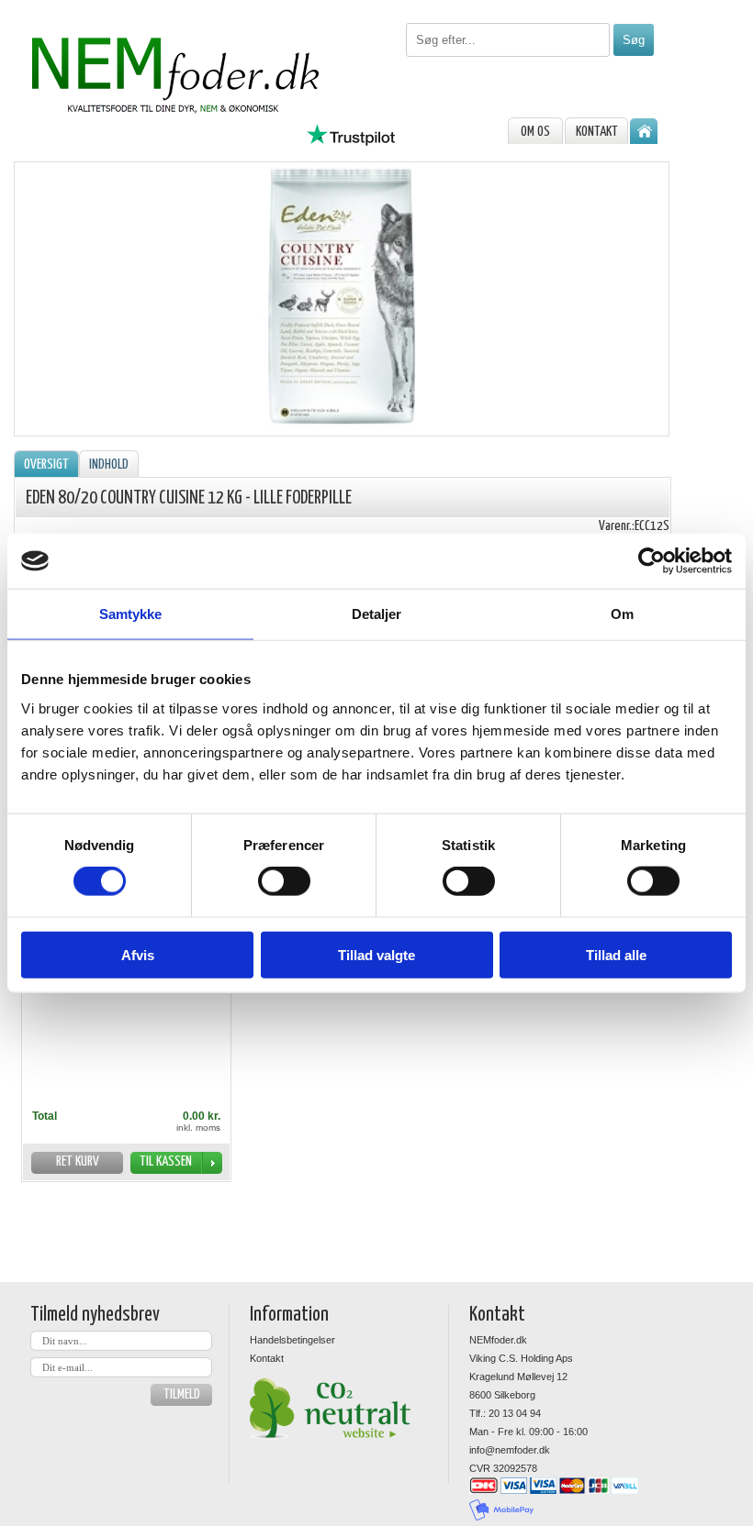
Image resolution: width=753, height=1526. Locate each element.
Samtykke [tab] (131, 614)
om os (535, 131)
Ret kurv (77, 1161)
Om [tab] (622, 614)
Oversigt (46, 464)
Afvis (137, 954)
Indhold (109, 464)
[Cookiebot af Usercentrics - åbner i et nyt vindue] (651, 561)
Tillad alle (616, 954)
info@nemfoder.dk (509, 1449)
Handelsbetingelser (292, 1339)
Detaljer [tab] (377, 614)
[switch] (284, 881)
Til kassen (166, 1161)
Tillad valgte (376, 954)
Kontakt (597, 131)
